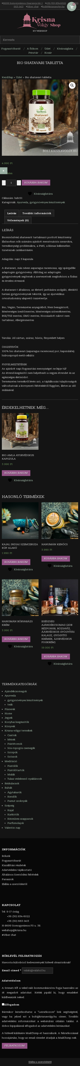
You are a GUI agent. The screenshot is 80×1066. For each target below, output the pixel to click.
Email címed (11, 970)
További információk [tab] (37, 213)
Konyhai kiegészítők (17, 722)
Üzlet (19, 77)
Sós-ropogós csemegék (21, 748)
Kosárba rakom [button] (16, 472)
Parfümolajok (15, 823)
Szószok (12, 756)
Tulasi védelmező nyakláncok (24, 778)
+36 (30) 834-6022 (56, 3)
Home (8, 713)
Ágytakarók (14, 792)
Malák (11, 774)
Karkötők (13, 814)
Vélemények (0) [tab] (18, 220)
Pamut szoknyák (17, 801)
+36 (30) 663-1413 (18, 921)
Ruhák (8, 787)
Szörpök (12, 752)
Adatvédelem (11, 980)
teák (10, 704)
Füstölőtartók (15, 770)
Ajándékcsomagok (16, 691)
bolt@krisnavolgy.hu (53, 6)
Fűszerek (10, 709)
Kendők (12, 796)
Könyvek (10, 726)
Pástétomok (14, 743)
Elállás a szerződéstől (40, 1062)
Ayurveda (22, 202)
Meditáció (11, 761)
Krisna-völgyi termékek (18, 730)
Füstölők (12, 766)
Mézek (11, 739)
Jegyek (8, 717)
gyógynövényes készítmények (47, 202)
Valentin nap (12, 827)
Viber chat (33, 6)
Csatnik (12, 735)
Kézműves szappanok (20, 818)
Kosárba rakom (36, 182)
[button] (72, 85)
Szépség (9, 805)
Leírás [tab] (11, 213)
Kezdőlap (7, 77)
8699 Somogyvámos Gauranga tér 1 (23, 3)
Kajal (10, 810)
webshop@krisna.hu (14, 930)
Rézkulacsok (12, 783)
